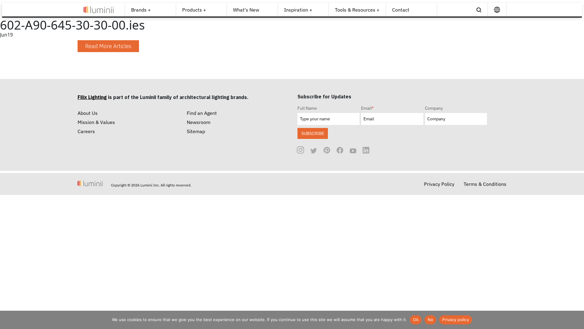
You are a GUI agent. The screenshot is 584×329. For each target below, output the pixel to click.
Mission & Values (96, 122)
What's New (246, 10)
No (430, 319)
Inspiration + (298, 10)
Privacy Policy (439, 184)
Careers (86, 131)
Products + (194, 10)
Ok (416, 319)
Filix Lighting (92, 97)
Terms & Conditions (485, 184)
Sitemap (196, 131)
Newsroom (198, 122)
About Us (88, 113)
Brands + (141, 10)
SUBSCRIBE (312, 133)
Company (434, 108)
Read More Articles (108, 46)
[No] (576, 320)
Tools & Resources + (357, 10)
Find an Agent (202, 113)
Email (367, 108)
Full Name (307, 108)
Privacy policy (455, 319)
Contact (400, 10)
